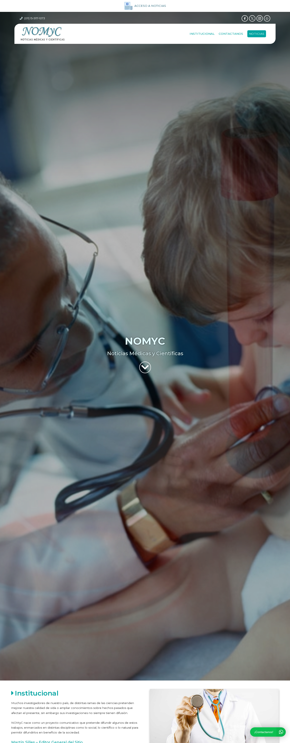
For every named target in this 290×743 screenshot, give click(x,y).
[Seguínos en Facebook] (245, 18)
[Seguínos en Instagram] (259, 18)
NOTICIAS (256, 33)
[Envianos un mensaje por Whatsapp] (267, 18)
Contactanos (231, 33)
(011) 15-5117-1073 (34, 18)
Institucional (202, 33)
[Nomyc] (42, 34)
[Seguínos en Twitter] (252, 18)
